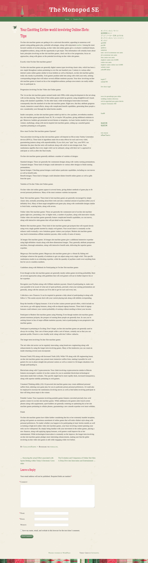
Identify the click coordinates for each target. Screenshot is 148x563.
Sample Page (78, 19)
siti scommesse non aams (109, 55)
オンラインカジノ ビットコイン (112, 38)
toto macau (104, 133)
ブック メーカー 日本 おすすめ (112, 35)
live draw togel (106, 87)
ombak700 (104, 82)
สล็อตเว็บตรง (105, 135)
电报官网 (104, 123)
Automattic (95, 553)
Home (67, 19)
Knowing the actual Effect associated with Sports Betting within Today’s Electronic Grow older (37, 460)
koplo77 (103, 79)
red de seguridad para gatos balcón (112, 101)
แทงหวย (104, 50)
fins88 (103, 113)
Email (22, 519)
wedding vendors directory (109, 99)
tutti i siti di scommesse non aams (112, 52)
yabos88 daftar (105, 70)
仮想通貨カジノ (106, 33)
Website (23, 525)
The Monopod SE (74, 9)
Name (22, 513)
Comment (23, 482)
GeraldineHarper (29, 447)
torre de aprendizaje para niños (111, 96)
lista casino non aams (108, 57)
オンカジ (104, 40)
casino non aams (106, 62)
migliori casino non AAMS (110, 60)
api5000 (103, 43)
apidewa (103, 48)
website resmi (105, 67)
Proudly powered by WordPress (59, 553)
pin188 (103, 45)
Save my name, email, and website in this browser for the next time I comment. (51, 531)
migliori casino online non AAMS (112, 65)
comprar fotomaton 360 (108, 104)
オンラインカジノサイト (110, 31)
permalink (54, 447)
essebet (79, 45)
